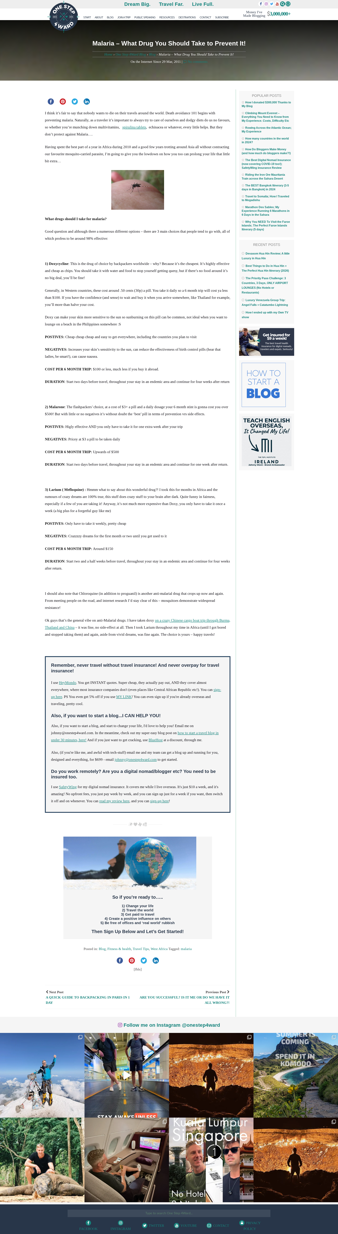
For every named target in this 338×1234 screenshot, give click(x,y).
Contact (205, 17)
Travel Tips (141, 949)
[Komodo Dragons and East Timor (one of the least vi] (42, 1160)
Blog (110, 17)
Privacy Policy (252, 1226)
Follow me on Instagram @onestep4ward (171, 1025)
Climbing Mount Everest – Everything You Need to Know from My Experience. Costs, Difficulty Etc (265, 117)
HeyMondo (67, 682)
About (99, 17)
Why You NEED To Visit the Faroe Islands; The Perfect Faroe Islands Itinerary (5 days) (266, 225)
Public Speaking (144, 17)
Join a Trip (123, 17)
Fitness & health (119, 949)
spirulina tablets (134, 127)
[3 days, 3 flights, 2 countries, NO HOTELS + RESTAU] (126, 1160)
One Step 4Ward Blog (130, 54)
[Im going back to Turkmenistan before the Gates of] (211, 1075)
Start (87, 17)
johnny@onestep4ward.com (136, 759)
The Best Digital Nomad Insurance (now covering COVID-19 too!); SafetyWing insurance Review (266, 164)
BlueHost (156, 740)
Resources (167, 17)
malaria (186, 949)
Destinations (187, 17)
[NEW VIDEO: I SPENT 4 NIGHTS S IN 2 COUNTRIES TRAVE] (126, 1075)
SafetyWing (68, 787)
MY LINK (124, 697)
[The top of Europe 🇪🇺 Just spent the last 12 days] (42, 1075)
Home (108, 54)
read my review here (114, 801)
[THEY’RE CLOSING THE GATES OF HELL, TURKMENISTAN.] (296, 1160)
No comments (197, 61)
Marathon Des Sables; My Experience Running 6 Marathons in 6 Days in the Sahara (266, 211)
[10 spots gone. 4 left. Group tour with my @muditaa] (296, 1075)
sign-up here (159, 801)
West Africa (159, 949)
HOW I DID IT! (265, 13)
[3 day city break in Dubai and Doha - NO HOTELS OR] (211, 1160)
